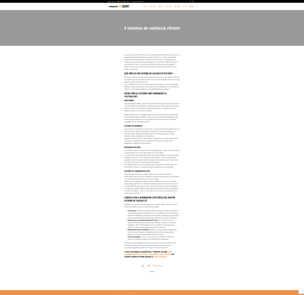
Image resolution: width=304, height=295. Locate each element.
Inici (144, 6)
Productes (152, 6)
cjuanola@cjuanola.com (125, 1)
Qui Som (168, 6)
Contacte (177, 6)
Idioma (191, 6)
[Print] (142, 265)
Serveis (161, 6)
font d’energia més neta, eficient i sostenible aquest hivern (148, 253)
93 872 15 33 (113, 1)
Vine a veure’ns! (160, 256)
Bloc (184, 6)
